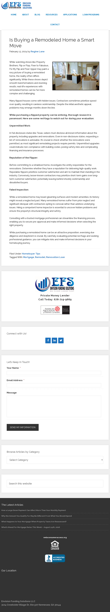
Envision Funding (55, 6)
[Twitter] (61, 340)
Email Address (15, 380)
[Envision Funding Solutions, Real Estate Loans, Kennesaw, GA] (55, 559)
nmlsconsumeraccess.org (55, 537)
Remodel (40, 257)
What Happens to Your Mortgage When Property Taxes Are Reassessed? (34, 522)
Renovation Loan (55, 257)
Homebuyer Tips (31, 253)
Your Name (14, 368)
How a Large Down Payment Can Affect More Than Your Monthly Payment (33, 510)
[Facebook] (48, 340)
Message (12, 392)
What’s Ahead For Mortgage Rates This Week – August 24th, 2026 (30, 527)
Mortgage (28, 257)
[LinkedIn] (54, 340)
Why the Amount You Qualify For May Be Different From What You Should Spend (36, 516)
